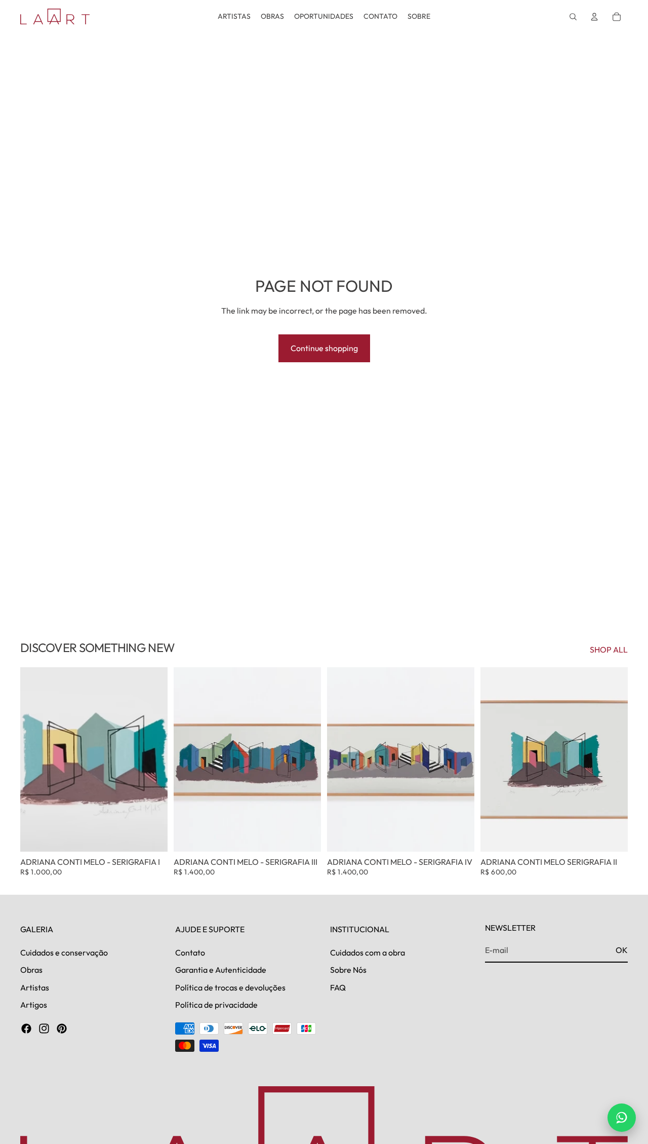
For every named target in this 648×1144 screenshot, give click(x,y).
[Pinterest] (62, 1028)
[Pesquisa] (573, 17)
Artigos (33, 1005)
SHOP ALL (609, 649)
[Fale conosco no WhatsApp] (622, 1117)
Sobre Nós (348, 970)
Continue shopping (324, 348)
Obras (31, 970)
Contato (190, 952)
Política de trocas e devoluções (230, 987)
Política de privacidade (216, 1005)
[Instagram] (44, 1028)
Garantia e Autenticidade (220, 970)
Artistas (34, 987)
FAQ (338, 987)
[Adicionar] (152, 836)
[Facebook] (26, 1028)
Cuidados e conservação (64, 952)
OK (622, 950)
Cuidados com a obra (367, 952)
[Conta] (594, 17)
